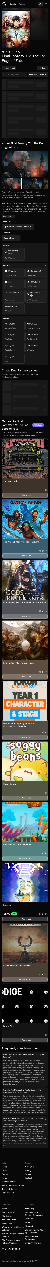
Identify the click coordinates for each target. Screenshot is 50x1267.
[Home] (4, 4)
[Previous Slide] (6, 164)
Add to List (10, 68)
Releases (6, 318)
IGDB (32, 1261)
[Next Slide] (44, 164)
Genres (6, 245)
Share (44, 68)
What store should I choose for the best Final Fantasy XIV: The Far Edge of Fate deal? (23, 1119)
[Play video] (25, 164)
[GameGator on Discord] (16, 1249)
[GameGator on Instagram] (3, 1249)
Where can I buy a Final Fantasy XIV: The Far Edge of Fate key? (23, 1056)
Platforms (6, 265)
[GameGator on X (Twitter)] (13, 1249)
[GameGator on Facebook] (6, 1249)
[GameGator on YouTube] (9, 1249)
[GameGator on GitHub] (19, 1249)
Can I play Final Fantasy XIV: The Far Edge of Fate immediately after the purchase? (22, 1091)
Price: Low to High (36, 74)
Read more (7, 216)
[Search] (40, 4)
